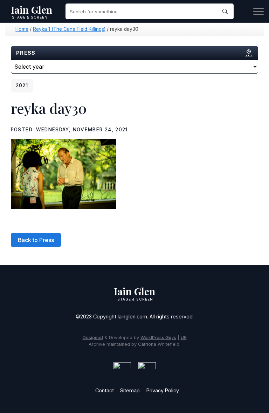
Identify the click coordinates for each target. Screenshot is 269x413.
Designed (93, 337)
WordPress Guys (158, 337)
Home (21, 29)
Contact (104, 390)
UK (184, 337)
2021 (22, 85)
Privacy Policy (162, 390)
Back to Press (36, 239)
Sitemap (130, 390)
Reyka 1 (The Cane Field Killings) (69, 29)
